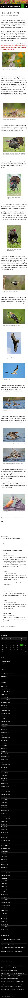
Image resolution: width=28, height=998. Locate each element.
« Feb (2, 651)
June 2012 (3, 886)
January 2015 (4, 813)
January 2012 (4, 899)
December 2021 (4, 689)
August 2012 (4, 880)
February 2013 (4, 867)
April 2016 (3, 780)
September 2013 (5, 848)
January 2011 (4, 929)
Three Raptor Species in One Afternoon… (11, 537)
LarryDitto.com (4, 664)
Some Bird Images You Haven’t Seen (13, 975)
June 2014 (3, 824)
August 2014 (4, 821)
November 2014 (4, 818)
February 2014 (4, 835)
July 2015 (3, 802)
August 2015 (4, 799)
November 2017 (4, 737)
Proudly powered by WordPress (7, 996)
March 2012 (3, 894)
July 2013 (3, 853)
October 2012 (4, 878)
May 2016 (3, 778)
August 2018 (4, 724)
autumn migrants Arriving (11, 967)
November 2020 (4, 699)
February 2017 (4, 756)
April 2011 (3, 921)
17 (21, 645)
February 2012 (4, 897)
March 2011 (3, 924)
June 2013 (3, 856)
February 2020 (4, 708)
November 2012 (4, 875)
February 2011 (4, 926)
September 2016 (5, 770)
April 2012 (3, 891)
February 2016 (4, 786)
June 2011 (3, 916)
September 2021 (5, 691)
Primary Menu (26, 6)
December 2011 (4, 902)
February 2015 (4, 810)
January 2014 (4, 837)
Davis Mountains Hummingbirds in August (10, 939)
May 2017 (3, 748)
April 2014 (3, 829)
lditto (9, 15)
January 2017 (4, 759)
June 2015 (3, 805)
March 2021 (3, 697)
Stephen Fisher (7, 613)
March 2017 (3, 753)
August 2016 (4, 772)
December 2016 (4, 762)
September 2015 (5, 797)
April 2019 (3, 718)
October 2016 (4, 767)
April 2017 (3, 751)
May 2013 (3, 859)
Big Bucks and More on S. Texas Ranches (14, 973)
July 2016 (3, 775)
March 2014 (3, 832)
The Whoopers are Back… (7, 942)
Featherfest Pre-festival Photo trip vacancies (11, 951)
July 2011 (3, 913)
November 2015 (4, 794)
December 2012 (4, 872)
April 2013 (3, 862)
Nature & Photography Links (7, 673)
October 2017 (4, 740)
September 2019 (5, 716)
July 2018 (3, 726)
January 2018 (4, 735)
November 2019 (4, 713)
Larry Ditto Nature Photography (10, 6)
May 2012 (3, 889)
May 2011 (3, 918)
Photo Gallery (4, 676)
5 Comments (15, 15)
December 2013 (4, 840)
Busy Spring (3, 542)
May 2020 (3, 705)
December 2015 (4, 791)
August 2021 (4, 694)
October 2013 (4, 845)
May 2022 (3, 686)
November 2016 (4, 764)
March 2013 (3, 864)
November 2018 (4, 721)
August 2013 (4, 851)
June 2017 (3, 745)
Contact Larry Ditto (5, 661)
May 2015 (3, 808)
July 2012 (3, 883)
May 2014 (3, 826)
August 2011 (4, 910)
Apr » (25, 651)
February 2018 (4, 732)
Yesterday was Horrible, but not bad (9, 944)
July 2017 (3, 743)
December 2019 (4, 710)
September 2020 (5, 702)
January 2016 (4, 789)
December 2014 (4, 816)
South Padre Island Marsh (11, 970)
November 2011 (4, 905)
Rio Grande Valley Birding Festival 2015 (14, 978)
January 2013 (4, 870)
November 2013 (4, 843)
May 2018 (3, 729)
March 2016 (3, 783)
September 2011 (5, 908)
